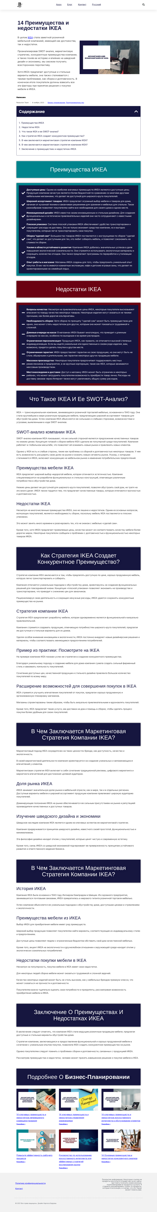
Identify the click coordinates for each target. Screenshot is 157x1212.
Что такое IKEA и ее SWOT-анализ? (40, 131)
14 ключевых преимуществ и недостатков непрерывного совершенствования (31, 1117)
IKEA (30, 37)
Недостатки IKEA (31, 127)
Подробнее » (20, 1124)
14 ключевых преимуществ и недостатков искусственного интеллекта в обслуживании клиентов (120, 1117)
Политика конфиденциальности (30, 1183)
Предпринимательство (75, 103)
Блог (69, 4)
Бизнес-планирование (56, 103)
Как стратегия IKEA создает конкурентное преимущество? (53, 136)
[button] (143, 4)
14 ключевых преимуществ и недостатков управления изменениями (74, 1117)
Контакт (82, 4)
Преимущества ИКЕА (32, 123)
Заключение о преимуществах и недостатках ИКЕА (48, 149)
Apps (58, 4)
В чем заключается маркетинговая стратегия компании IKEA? (55, 140)
